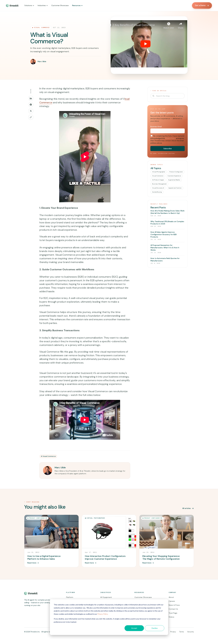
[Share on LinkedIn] (30, 98)
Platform (69, 597)
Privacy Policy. (102, 614)
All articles (186, 508)
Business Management (159, 184)
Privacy (173, 632)
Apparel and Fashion (174, 188)
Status (171, 617)
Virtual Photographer (158, 172)
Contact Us (173, 609)
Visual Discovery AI (158, 188)
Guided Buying (157, 192)
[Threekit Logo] (12, 5)
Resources (76, 5)
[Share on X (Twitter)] (30, 110)
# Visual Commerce (48, 456)
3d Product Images (158, 180)
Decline (155, 628)
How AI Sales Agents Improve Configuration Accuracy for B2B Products (163, 234)
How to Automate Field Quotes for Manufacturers (165, 259)
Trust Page (173, 613)
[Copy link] (30, 117)
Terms (181, 632)
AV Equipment (106, 597)
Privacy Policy (170, 138)
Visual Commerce (42, 27)
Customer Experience (174, 176)
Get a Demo (200, 5)
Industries (42, 5)
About (171, 597)
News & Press (174, 605)
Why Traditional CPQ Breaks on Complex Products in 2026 (167, 222)
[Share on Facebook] (30, 104)
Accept (134, 628)
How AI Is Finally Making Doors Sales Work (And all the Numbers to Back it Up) (167, 212)
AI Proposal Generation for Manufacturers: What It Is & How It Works (165, 247)
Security (190, 632)
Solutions (28, 5)
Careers (172, 601)
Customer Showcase (60, 5)
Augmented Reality (174, 180)
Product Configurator (176, 172)
